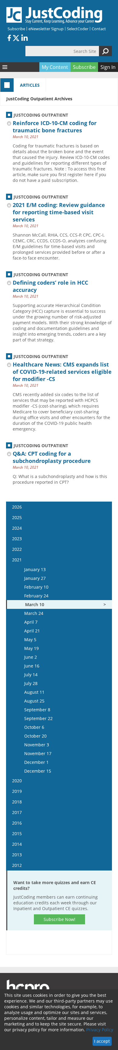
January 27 (35, 578)
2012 (17, 865)
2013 (17, 855)
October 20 (35, 736)
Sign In (108, 67)
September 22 (38, 718)
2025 (17, 517)
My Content (55, 67)
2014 (17, 844)
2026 (17, 507)
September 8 (37, 709)
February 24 (36, 596)
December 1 (36, 762)
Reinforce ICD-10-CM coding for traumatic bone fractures (55, 126)
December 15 (37, 771)
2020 (17, 780)
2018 (17, 802)
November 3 (36, 745)
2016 (17, 823)
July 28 (31, 683)
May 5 (30, 639)
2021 (17, 560)
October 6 (34, 727)
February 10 (36, 587)
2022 (17, 549)
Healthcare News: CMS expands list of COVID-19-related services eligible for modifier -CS (62, 372)
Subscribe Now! (59, 919)
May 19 (31, 648)
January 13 (35, 569)
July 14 (31, 674)
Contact (99, 29)
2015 (17, 833)
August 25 (34, 701)
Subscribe (16, 29)
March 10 (34, 604)
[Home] (54, 15)
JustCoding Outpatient (41, 115)
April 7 (31, 622)
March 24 (33, 613)
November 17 (37, 753)
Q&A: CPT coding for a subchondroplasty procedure (52, 457)
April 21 (32, 631)
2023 (17, 538)
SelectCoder (77, 29)
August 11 (34, 692)
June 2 (30, 657)
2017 (17, 812)
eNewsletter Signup (46, 29)
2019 (17, 791)
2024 (17, 528)
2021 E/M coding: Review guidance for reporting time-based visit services (59, 212)
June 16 (31, 666)
